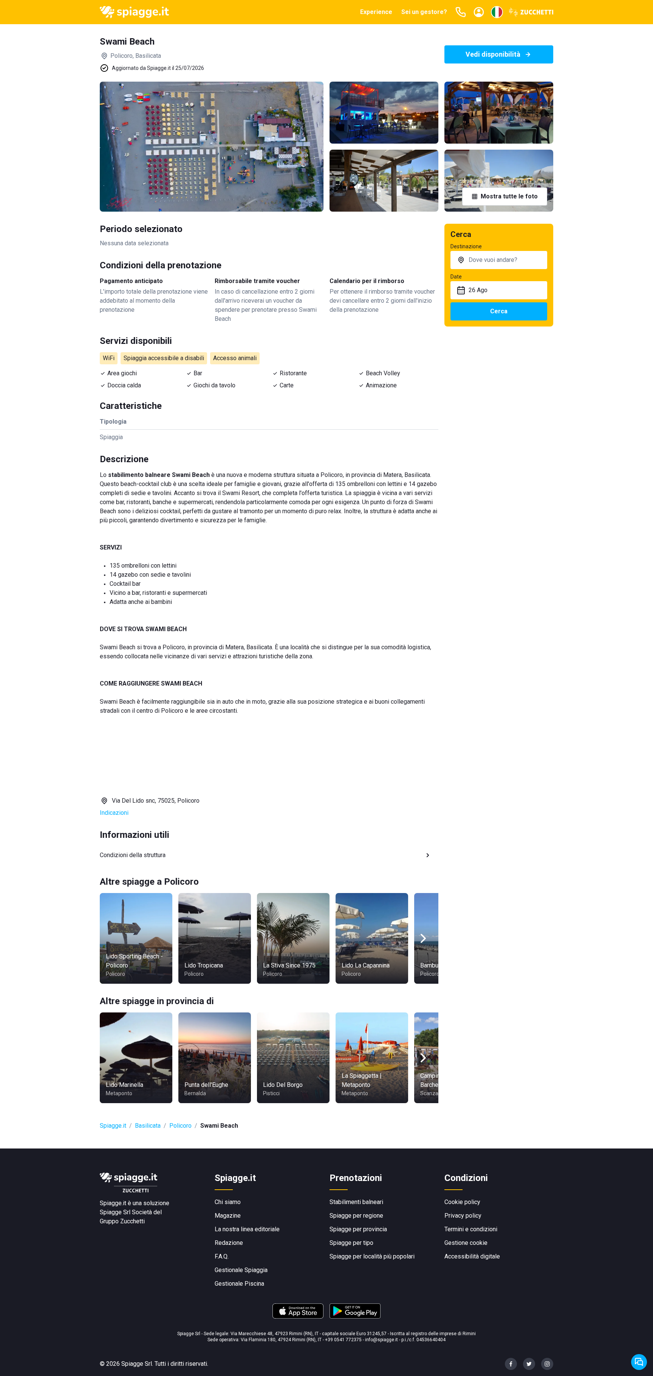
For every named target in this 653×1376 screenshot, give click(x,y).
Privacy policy (462, 1215)
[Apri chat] (639, 1362)
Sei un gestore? (424, 11)
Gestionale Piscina (239, 1283)
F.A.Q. (222, 1256)
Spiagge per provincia (358, 1229)
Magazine (228, 1215)
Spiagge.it (113, 1125)
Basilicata (148, 1125)
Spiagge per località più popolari (372, 1256)
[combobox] (498, 260)
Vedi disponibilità (493, 54)
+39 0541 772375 (343, 1339)
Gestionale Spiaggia (241, 1270)
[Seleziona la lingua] (497, 12)
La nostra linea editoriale (247, 1229)
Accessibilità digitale (472, 1256)
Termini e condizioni (470, 1229)
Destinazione (466, 246)
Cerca (499, 311)
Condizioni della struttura (133, 855)
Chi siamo (228, 1202)
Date (456, 277)
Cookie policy (462, 1202)
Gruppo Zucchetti (122, 1221)
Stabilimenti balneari (356, 1202)
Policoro (180, 1125)
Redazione (229, 1242)
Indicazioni (114, 812)
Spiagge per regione (356, 1215)
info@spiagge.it (381, 1339)
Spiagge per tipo (351, 1242)
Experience (376, 11)
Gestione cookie (465, 1242)
